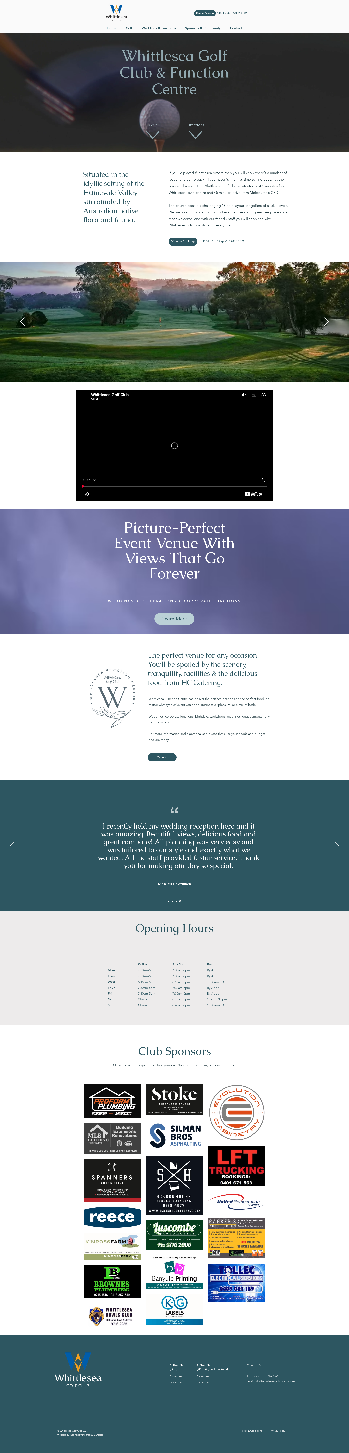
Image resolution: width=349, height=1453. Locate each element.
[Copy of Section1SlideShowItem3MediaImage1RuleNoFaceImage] (180, 901)
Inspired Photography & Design (87, 1434)
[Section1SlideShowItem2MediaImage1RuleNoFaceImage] (173, 901)
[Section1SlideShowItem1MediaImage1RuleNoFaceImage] (169, 901)
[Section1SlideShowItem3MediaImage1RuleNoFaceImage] (176, 901)
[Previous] (22, 321)
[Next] (326, 321)
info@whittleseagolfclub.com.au (275, 1381)
